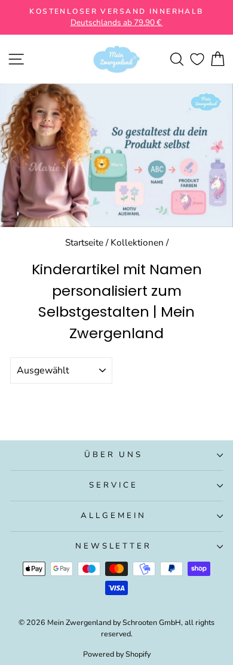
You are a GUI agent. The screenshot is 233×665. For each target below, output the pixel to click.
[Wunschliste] (197, 59)
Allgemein (113, 515)
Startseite (84, 243)
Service (113, 485)
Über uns (113, 454)
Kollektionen (137, 243)
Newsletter (113, 546)
